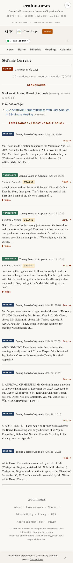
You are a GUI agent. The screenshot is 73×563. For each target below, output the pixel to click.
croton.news (36, 5)
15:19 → (66, 182)
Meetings (50, 49)
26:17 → (66, 219)
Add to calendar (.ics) (30, 521)
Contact (52, 507)
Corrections (36, 559)
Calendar (65, 49)
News (10, 49)
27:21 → (66, 265)
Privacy (42, 514)
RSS (53, 514)
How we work (34, 507)
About (18, 507)
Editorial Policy (24, 514)
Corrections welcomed (47, 22)
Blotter (22, 49)
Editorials (35, 49)
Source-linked (20, 22)
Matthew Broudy (42, 535)
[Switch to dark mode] (67, 5)
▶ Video (6, 200)
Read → (67, 140)
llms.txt (51, 521)
